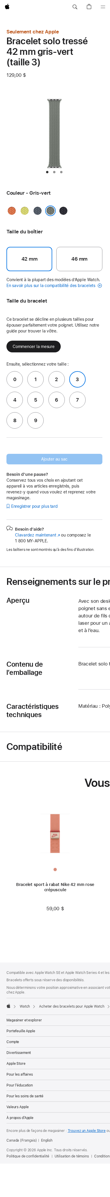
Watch (25, 1006)
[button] (75, 7)
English (47, 1140)
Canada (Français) (21, 1140)
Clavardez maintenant (37, 535)
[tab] (47, 172)
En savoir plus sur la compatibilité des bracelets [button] (51, 285)
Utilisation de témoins (72, 1156)
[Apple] (8, 1005)
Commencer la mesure (34, 346)
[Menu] (103, 7)
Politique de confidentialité (27, 1156)
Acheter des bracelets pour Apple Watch (71, 1006)
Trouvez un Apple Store (87, 1131)
